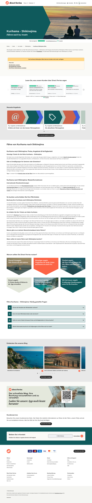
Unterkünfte (29, 460)
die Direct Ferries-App (68, 218)
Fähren (68, 479)
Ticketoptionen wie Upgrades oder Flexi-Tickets (39, 206)
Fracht (28, 461)
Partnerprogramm (30, 475)
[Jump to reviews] (46, 41)
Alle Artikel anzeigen (46, 377)
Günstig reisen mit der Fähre (25, 173)
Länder (8, 460)
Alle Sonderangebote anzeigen (46, 135)
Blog (68, 460)
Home (8, 46)
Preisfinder (39, 51)
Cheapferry (69, 475)
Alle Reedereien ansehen (15, 66)
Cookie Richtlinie (50, 475)
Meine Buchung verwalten (52, 461)
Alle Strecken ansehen (14, 65)
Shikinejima (28, 46)
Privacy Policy (50, 477)
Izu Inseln (20, 46)
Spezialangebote (10, 465)
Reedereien (9, 461)
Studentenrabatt (10, 479)
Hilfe (68, 465)
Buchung (16, 215)
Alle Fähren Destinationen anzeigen (17, 68)
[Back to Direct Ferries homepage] (14, 3)
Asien (13, 46)
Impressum (9, 497)
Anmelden (49, 460)
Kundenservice (70, 463)
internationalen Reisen (12, 187)
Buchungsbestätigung (51, 463)
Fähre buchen (9, 467)
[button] (46, 307)
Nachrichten (9, 477)
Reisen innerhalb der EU (69, 187)
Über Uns (9, 480)
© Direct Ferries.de (10, 490)
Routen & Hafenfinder (11, 463)
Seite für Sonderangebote (69, 157)
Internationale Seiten (11, 475)
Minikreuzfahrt (30, 463)
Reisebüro (29, 477)
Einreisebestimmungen (27, 185)
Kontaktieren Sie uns (71, 461)
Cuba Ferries (70, 477)
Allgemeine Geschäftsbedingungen (54, 479)
